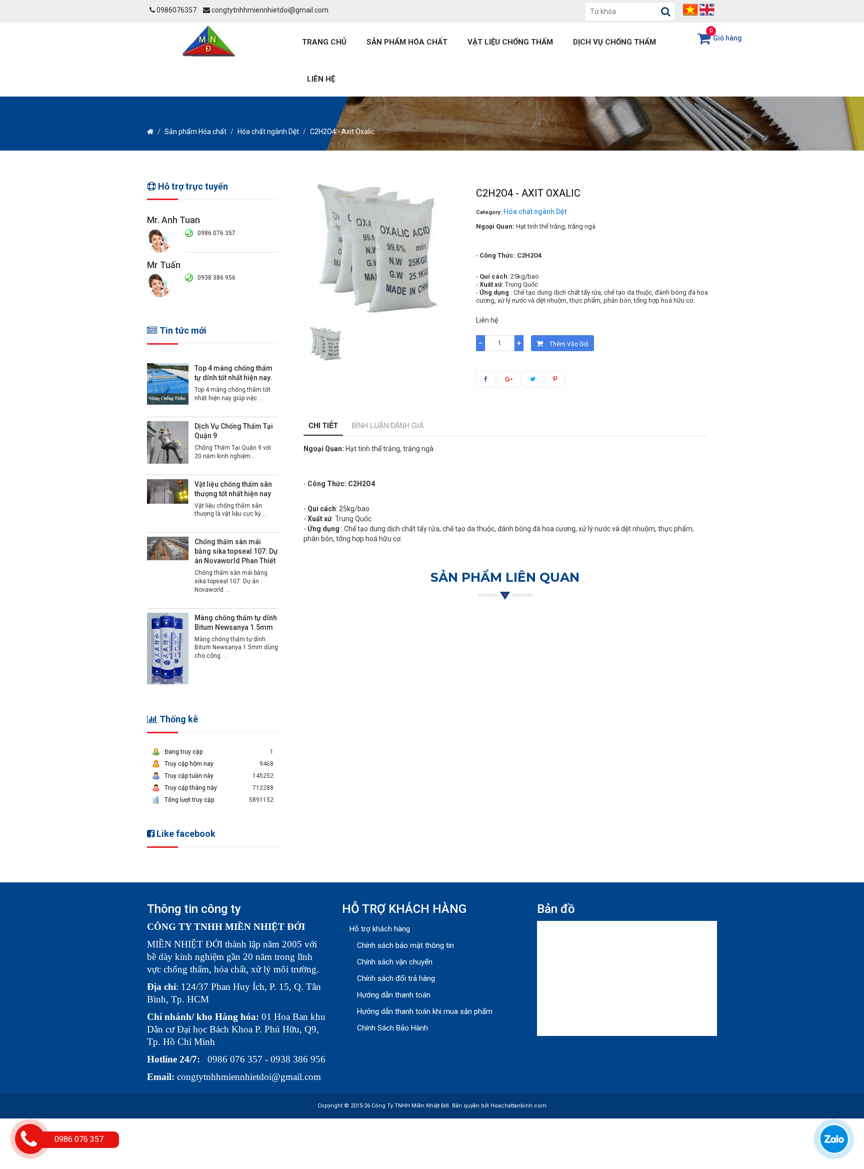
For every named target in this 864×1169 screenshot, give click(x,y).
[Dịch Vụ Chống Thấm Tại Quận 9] (167, 442)
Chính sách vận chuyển (394, 961)
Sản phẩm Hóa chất (407, 42)
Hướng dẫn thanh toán (393, 994)
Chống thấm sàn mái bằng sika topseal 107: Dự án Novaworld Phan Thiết (236, 551)
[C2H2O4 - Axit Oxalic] (325, 343)
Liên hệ (321, 79)
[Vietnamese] (690, 9)
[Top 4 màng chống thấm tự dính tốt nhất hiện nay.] (167, 383)
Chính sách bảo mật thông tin (405, 945)
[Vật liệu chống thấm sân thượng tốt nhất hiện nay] (167, 490)
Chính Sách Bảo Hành (392, 1027)
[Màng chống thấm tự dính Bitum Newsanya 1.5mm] (167, 648)
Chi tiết (323, 425)
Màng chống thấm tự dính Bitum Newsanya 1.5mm (235, 622)
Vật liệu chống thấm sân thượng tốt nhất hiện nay (233, 489)
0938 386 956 (217, 277)
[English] (707, 9)
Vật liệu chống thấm (510, 42)
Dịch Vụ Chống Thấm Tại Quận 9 (233, 431)
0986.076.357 (217, 233)
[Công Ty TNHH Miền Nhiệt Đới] (211, 40)
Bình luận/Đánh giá (388, 425)
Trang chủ (324, 42)
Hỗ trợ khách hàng (380, 928)
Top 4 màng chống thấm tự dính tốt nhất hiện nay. (233, 373)
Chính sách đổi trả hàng (396, 978)
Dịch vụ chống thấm (614, 42)
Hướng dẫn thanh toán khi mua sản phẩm (424, 1011)
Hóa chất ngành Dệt (268, 132)
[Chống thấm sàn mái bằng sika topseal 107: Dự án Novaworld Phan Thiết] (167, 548)
